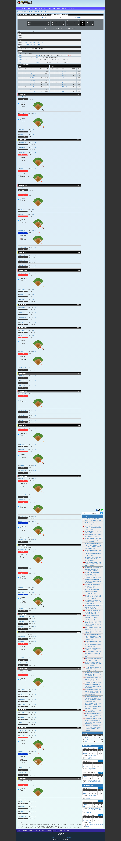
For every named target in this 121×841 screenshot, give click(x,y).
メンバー (53, 28)
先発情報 (74, 28)
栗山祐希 (96, 809)
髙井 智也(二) (23, 312)
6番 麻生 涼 (36, 59)
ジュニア (38, 830)
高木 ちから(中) (23, 549)
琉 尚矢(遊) (22, 255)
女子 (55, 830)
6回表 (20, 57)
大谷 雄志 (32, 75)
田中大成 (94, 768)
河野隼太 (96, 781)
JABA (43, 830)
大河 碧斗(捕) (23, 214)
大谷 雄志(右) (23, 129)
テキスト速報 (67, 28)
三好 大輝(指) (23, 152)
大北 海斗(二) (23, 96)
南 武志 (32, 77)
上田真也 (92, 781)
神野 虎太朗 (64, 86)
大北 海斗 (32, 71)
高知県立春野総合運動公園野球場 (59, 15)
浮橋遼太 (90, 757)
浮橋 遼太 (32, 42)
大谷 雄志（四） (89, 758)
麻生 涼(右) (22, 260)
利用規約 (69, 837)
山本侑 (91, 769)
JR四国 (43, 17)
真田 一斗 (32, 89)
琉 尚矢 (63, 80)
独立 (62, 830)
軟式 (49, 830)
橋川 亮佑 (32, 80)
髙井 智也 (64, 89)
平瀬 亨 (32, 84)
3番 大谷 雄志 (37, 62)
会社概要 (52, 837)
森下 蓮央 (38, 44)
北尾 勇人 (64, 77)
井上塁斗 (92, 809)
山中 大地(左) (23, 193)
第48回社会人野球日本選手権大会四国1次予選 (43, 8)
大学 (31, 830)
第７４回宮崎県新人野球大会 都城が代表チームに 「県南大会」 (33, 11)
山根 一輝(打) (23, 801)
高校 (25, 830)
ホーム (23, 8)
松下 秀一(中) (23, 147)
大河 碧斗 (49, 42)
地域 (68, 830)
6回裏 (20, 59)
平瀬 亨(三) (22, 209)
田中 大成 (38, 42)
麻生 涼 (63, 82)
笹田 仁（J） (89, 812)
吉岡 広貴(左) (23, 142)
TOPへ (78, 94)
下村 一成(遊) (23, 113)
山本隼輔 (94, 755)
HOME (19, 830)
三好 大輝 (64, 75)
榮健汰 (86, 825)
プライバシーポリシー (60, 837)
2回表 (20, 55)
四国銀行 (78, 17)
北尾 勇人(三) (23, 168)
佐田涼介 (90, 780)
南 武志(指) (22, 134)
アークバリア (88, 741)
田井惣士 (90, 768)
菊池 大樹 (27, 42)
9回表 (20, 62)
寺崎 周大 (27, 44)
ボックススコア (59, 28)
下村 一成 (32, 73)
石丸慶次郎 (89, 755)
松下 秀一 (64, 73)
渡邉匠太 (100, 781)
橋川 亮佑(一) (23, 188)
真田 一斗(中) (23, 230)
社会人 (28, 8)
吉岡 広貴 (64, 71)
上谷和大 (89, 808)
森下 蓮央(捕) (23, 265)
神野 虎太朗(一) (23, 307)
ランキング (65, 8)
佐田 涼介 (44, 42)
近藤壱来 (89, 822)
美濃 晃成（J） (89, 826)
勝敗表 (58, 8)
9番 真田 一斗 (37, 55)
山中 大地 (32, 82)
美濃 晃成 (32, 44)
